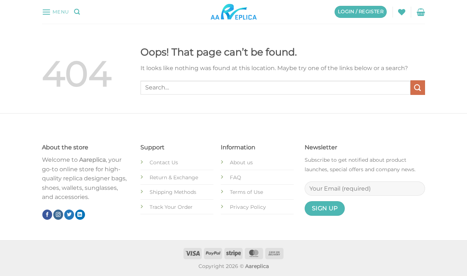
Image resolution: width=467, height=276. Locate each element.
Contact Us (164, 162)
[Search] (77, 12)
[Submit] (417, 87)
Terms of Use (246, 192)
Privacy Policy (248, 207)
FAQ (235, 177)
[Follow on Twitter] (69, 215)
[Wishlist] (401, 12)
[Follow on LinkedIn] (80, 215)
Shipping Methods (173, 192)
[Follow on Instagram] (58, 215)
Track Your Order (171, 207)
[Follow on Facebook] (47, 215)
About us (241, 162)
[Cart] (421, 12)
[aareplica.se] (234, 11)
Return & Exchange (174, 177)
